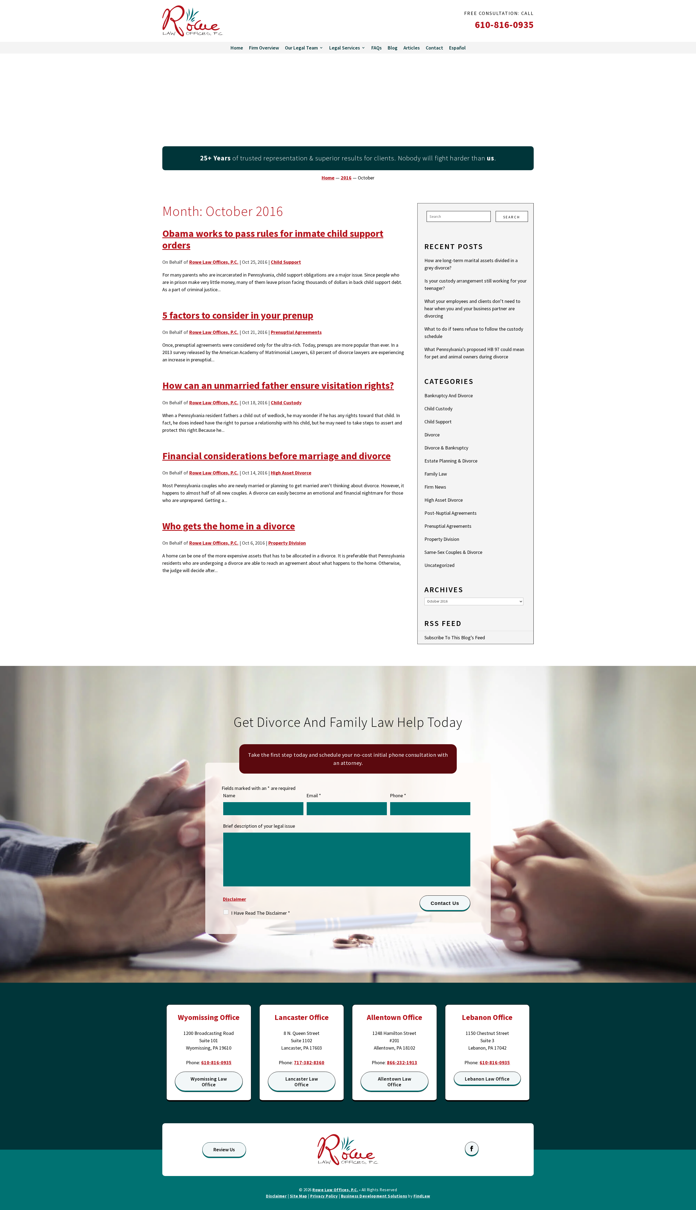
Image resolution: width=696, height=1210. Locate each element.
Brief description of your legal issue (259, 826)
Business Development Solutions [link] (374, 1196)
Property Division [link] (287, 543)
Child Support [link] (286, 262)
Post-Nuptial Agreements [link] (450, 513)
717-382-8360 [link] (309, 1062)
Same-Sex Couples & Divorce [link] (453, 552)
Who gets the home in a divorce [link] (228, 526)
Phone (398, 795)
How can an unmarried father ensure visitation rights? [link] (278, 385)
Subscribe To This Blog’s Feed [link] (454, 637)
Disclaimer (234, 899)
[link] (192, 20)
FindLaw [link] (422, 1196)
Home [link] (237, 48)
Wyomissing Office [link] (209, 1017)
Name (229, 795)
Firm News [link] (435, 487)
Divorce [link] (432, 435)
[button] (471, 1148)
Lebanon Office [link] (487, 1017)
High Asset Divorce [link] (291, 473)
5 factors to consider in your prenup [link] (237, 315)
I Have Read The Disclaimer (260, 913)
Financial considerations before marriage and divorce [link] (276, 456)
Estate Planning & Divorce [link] (450, 461)
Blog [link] (392, 48)
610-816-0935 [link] (504, 25)
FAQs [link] (376, 48)
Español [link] (457, 48)
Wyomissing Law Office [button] (209, 1082)
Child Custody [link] (286, 402)
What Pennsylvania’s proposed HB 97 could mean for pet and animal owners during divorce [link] (474, 353)
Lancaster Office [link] (302, 1017)
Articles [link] (411, 48)
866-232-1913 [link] (402, 1062)
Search (511, 217)
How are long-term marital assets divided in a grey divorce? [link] (471, 264)
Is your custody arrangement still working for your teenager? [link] (475, 284)
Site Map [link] (298, 1196)
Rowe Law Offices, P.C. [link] (213, 262)
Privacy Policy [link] (324, 1196)
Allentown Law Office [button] (394, 1082)
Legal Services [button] (344, 48)
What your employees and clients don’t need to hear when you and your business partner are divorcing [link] (472, 308)
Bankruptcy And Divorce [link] (448, 395)
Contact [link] (434, 48)
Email (313, 795)
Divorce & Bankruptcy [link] (446, 448)
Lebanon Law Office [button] (487, 1079)
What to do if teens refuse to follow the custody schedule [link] (473, 332)
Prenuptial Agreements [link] (296, 332)
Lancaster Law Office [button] (301, 1082)
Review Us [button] (224, 1149)
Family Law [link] (435, 474)
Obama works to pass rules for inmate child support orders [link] (272, 239)
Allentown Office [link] (394, 1017)
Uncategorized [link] (439, 565)
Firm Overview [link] (264, 48)
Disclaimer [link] (276, 1196)
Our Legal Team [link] (301, 48)
